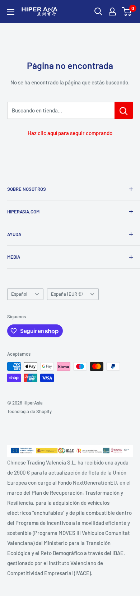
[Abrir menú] (10, 12)
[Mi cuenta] (112, 11)
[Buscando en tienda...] (124, 110)
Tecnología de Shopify (29, 411)
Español (19, 294)
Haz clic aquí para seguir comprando (70, 133)
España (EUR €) (67, 294)
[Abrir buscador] (98, 11)
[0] (126, 11)
